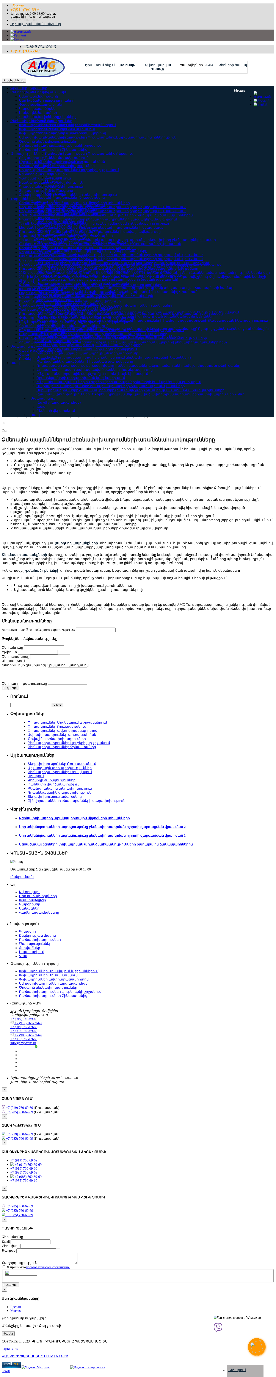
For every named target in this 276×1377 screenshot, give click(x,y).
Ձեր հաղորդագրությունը (24, 683)
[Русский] (18, 35)
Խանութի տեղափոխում (41, 289)
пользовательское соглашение (48, 1267)
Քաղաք (9, 1250)
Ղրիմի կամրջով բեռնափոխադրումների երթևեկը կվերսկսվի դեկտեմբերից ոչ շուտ (94, 223)
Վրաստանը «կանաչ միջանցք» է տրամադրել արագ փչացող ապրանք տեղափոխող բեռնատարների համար (117, 240)
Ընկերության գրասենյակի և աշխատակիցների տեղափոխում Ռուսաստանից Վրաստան (100, 244)
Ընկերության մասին (28, 92)
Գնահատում (13, 661)
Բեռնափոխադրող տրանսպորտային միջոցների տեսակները (74, 203)
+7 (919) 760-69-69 (23, 1019)
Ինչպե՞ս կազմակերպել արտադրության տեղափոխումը (70, 301)
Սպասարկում (43, 398)
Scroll (6, 1371)
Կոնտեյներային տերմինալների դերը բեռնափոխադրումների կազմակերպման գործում (98, 219)
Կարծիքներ (29, 108)
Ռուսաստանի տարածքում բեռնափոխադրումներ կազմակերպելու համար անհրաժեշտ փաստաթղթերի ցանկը (138, 365)
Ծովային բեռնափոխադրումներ (48, 141)
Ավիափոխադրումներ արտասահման (53, 137)
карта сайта (10, 1348)
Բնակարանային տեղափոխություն (51, 182)
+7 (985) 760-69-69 (23, 1031)
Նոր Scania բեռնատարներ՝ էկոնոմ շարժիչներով (61, 260)
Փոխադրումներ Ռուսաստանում (48, 129)
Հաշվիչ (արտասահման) (58, 402)
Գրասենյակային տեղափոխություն (51, 186)
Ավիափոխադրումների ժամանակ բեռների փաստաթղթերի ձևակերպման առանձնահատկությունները (130, 390)
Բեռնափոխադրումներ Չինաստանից (53, 149)
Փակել (8, 1333)
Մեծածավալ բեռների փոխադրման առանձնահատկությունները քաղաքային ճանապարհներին (106, 215)
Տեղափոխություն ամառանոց (46, 190)
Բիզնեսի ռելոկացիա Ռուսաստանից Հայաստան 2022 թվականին (77, 248)
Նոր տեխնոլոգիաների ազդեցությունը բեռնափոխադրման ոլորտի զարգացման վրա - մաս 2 (102, 207)
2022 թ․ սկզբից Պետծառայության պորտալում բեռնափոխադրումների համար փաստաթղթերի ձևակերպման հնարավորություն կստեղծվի (144, 272)
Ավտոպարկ (30, 96)
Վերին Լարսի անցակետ (41, 252)
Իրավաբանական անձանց (35, 24)
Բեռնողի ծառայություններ (43, 174)
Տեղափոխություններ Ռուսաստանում (53, 158)
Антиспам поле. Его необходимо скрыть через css (38, 629)
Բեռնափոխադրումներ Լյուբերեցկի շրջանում (60, 145)
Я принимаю (38, 1267)
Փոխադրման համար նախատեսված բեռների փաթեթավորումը (94, 369)
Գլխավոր (18, 88)
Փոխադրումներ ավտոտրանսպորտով (54, 133)
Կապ (35, 415)
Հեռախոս (11, 1246)
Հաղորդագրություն (20, 1263)
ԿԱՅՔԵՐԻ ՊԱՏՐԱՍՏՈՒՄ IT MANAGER (35, 1356)
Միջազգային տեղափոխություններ (51, 162)
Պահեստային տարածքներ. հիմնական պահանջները (67, 309)
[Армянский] (20, 31)
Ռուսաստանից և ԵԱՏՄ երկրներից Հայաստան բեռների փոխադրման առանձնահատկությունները (108, 268)
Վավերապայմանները (39, 117)
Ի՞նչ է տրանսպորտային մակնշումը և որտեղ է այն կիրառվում (92, 374)
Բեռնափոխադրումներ (31, 121)
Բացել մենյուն (13, 80)
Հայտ (41, 406)
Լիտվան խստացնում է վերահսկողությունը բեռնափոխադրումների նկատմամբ (91, 227)
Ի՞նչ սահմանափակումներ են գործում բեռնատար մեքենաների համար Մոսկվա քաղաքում (118, 382)
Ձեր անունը (12, 647)
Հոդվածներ (20, 199)
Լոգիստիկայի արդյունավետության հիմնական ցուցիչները (72, 293)
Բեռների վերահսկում (55, 410)
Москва (16, 1310)
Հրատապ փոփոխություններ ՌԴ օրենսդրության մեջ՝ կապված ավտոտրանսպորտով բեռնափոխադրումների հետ (140, 394)
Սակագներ (29, 113)
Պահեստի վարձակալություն (45, 178)
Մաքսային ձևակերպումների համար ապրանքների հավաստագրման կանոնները (110, 386)
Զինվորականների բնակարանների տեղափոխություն (68, 195)
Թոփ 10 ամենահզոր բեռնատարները (52, 256)
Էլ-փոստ (9, 652)
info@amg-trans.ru (23, 1043)
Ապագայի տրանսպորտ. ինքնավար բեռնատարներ (66, 236)
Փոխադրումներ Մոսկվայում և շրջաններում (58, 125)
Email (6, 1241)
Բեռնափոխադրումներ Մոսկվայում (51, 166)
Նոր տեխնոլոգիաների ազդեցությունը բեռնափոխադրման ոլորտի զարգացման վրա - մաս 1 (102, 211)
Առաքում (27, 170)
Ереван (15, 1307)
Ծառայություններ (26, 154)
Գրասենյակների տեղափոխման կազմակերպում (80, 378)
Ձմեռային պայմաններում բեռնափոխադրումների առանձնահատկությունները (90, 285)
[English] (17, 39)
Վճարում (237, 1370)
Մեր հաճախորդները (38, 100)
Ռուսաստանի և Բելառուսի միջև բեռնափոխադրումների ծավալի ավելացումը (90, 231)
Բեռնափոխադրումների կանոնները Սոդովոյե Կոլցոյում (69, 297)
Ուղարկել (10, 1284)
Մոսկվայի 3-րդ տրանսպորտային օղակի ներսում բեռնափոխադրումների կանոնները (96, 305)
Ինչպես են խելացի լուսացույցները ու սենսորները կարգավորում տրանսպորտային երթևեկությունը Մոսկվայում (120, 264)
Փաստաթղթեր (32, 104)
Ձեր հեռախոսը (15, 656)
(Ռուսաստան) (32, 1107)
